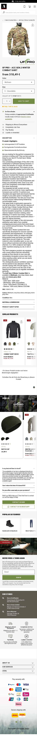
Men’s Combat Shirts (11, 20)
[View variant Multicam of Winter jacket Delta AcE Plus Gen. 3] (31, 438)
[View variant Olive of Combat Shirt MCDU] (14, 343)
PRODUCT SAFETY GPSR (10, 307)
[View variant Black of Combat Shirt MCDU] (5, 343)
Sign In (18, 577)
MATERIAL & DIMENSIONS (10, 302)
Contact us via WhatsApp (20, 507)
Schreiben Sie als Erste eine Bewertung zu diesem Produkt (18, 378)
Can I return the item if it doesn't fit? (13, 485)
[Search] (3, 12)
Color (4, 78)
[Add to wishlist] (32, 24)
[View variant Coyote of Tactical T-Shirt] (33, 343)
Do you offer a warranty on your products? (16, 490)
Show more (31, 398)
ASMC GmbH (24, 729)
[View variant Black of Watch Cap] (7, 438)
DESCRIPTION (7, 138)
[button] (18, 378)
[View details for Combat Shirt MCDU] (13, 329)
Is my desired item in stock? (11, 468)
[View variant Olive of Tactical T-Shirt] (29, 343)
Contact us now (18, 502)
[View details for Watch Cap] (11, 424)
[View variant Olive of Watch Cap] (3, 438)
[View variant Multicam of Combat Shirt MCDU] (10, 343)
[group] (10, 526)
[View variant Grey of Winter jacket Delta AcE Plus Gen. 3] (27, 438)
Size (3, 87)
